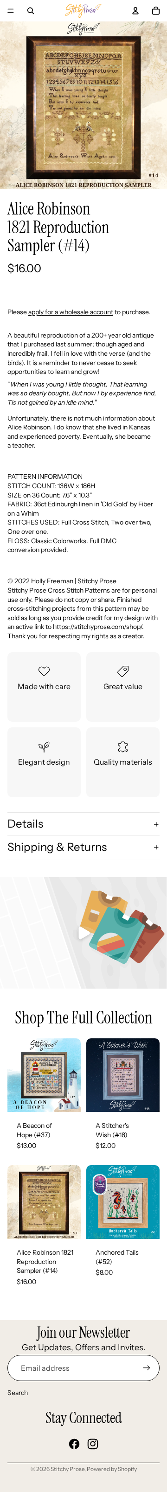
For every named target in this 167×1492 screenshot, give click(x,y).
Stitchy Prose (67, 1468)
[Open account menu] (135, 10)
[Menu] (10, 10)
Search (17, 1392)
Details (25, 823)
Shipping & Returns (57, 847)
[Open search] (30, 10)
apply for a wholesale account (70, 312)
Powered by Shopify (112, 1468)
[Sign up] (146, 1368)
